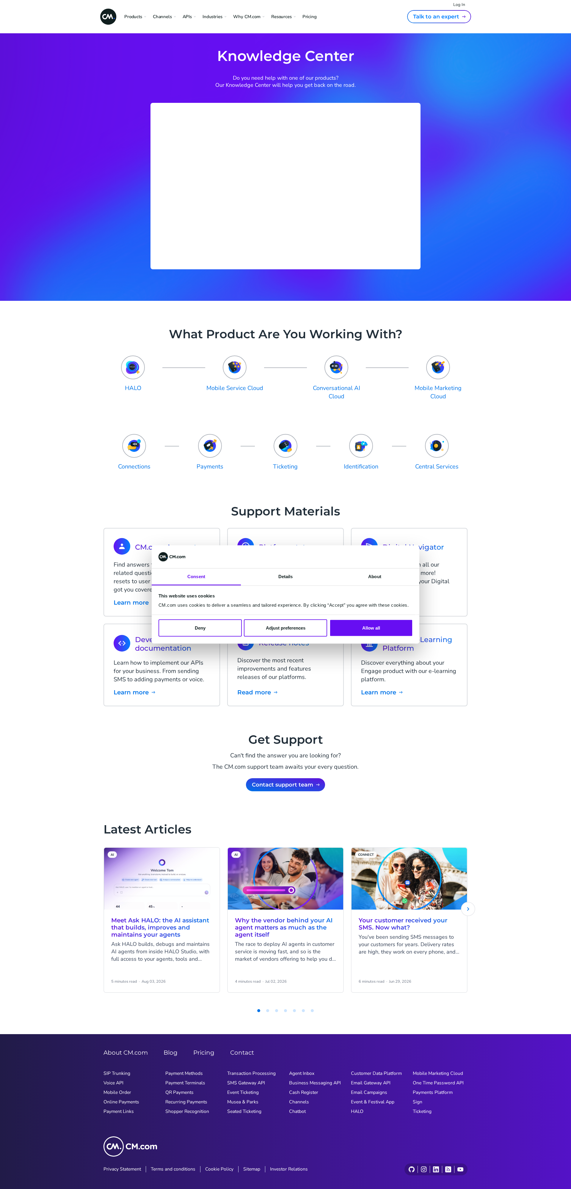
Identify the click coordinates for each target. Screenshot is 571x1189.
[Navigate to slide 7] (303, 1010)
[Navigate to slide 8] (312, 1010)
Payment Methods (184, 1073)
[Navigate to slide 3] (267, 1010)
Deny (200, 627)
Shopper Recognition (187, 1111)
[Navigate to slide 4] (276, 1010)
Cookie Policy (219, 1169)
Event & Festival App (372, 1102)
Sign (417, 1102)
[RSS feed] (448, 1169)
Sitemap (251, 1169)
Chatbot (297, 1111)
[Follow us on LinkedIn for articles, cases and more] (436, 1169)
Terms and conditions (173, 1169)
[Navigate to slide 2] (258, 1010)
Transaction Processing (251, 1073)
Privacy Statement (122, 1169)
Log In (459, 4)
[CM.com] (108, 16)
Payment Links (118, 1111)
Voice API (113, 1083)
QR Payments (179, 1092)
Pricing (309, 17)
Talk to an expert (436, 16)
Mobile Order (117, 1092)
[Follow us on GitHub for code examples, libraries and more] (412, 1169)
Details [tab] (285, 576)
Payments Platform (433, 1092)
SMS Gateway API (246, 1083)
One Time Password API (438, 1083)
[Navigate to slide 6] (294, 1010)
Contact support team (282, 784)
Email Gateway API (370, 1083)
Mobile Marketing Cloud (438, 1073)
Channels (299, 1102)
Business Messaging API (315, 1083)
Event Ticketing (243, 1092)
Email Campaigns (369, 1092)
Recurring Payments (186, 1102)
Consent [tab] (196, 576)
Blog (171, 1052)
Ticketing (422, 1111)
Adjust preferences (285, 627)
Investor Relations (289, 1169)
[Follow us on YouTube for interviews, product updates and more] (460, 1169)
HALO (357, 1111)
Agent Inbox (301, 1073)
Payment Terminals (185, 1083)
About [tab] (374, 576)
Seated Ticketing (244, 1111)
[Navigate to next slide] (468, 909)
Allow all (371, 627)
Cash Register (303, 1092)
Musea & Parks (242, 1102)
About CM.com (125, 1052)
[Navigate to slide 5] (285, 1010)
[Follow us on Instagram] (424, 1169)
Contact (242, 1052)
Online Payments (121, 1102)
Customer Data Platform (376, 1073)
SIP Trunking (116, 1073)
